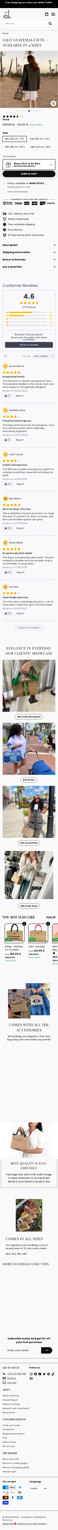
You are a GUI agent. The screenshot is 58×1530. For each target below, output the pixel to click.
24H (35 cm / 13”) (40, 138)
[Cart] (46, 14)
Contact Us (8, 1429)
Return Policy (9, 1442)
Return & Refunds (14, 259)
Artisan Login (9, 1471)
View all (50, 917)
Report (20, 395)
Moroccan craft (11, 1459)
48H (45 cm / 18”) (40, 146)
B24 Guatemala (29, 843)
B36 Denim (29, 780)
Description (10, 245)
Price (6, 119)
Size (5, 133)
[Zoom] (53, 103)
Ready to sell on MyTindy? (16, 1408)
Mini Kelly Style (29, 906)
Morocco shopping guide (16, 1467)
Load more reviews (29, 627)
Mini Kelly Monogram (29, 716)
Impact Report (10, 1399)
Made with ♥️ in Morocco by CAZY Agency (25, 1523)
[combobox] (29, 23)
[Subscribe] (46, 1350)
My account (9, 1412)
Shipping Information (14, 1433)
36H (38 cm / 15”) (15, 146)
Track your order (11, 1425)
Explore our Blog (11, 1404)
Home (5, 33)
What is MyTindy (11, 1395)
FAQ (5, 1437)
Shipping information (16, 252)
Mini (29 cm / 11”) (14, 138)
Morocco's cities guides (15, 1463)
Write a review (29, 345)
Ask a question (12, 266)
